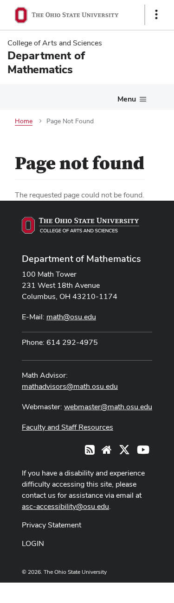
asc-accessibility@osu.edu (65, 506)
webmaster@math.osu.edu (108, 407)
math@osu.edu (71, 317)
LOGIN (33, 543)
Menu (126, 99)
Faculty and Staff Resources (67, 427)
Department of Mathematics (81, 259)
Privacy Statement (51, 525)
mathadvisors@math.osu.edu (70, 386)
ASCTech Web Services (123, 590)
